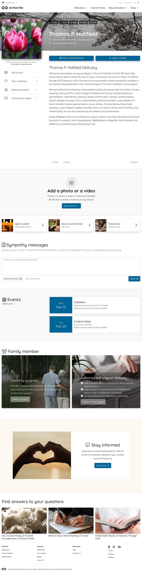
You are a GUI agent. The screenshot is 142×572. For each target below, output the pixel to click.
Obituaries (79, 7)
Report (135, 162)
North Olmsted (59, 43)
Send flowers (6, 557)
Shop (133, 7)
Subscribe (101, 465)
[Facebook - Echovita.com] (109, 547)
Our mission (41, 553)
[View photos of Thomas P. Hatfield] (21, 39)
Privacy (111, 554)
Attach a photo (11, 278)
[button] (10, 2)
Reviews (111, 557)
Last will (40, 560)
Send (132, 278)
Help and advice (116, 7)
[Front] (12, 8)
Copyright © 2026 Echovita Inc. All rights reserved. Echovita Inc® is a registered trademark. (40, 569)
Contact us (128, 3)
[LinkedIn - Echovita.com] (119, 547)
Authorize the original (93, 401)
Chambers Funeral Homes (21, 64)
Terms (110, 551)
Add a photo (70, 205)
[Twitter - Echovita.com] (113, 547)
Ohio (70, 43)
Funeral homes (98, 7)
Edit (138, 22)
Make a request (20, 399)
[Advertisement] (94, 144)
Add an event (7, 304)
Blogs (39, 557)
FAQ (120, 3)
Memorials (41, 550)
